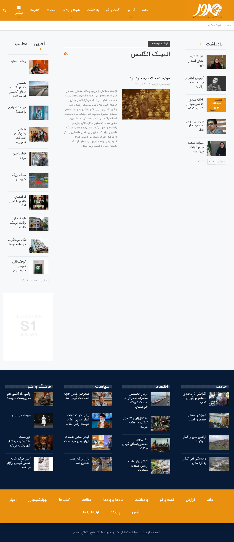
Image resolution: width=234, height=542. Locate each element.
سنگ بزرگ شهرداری (19, 177)
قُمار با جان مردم (19, 156)
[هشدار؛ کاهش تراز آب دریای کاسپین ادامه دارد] (38, 88)
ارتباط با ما (91, 512)
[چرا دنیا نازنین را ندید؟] (38, 113)
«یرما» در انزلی (21, 415)
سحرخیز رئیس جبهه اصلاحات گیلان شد (76, 396)
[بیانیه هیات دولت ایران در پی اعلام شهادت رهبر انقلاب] (102, 420)
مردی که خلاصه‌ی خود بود (150, 78)
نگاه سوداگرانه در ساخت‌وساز (17, 242)
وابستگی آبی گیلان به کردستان (194, 461)
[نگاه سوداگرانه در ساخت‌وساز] (38, 245)
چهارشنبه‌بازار (37, 500)
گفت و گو (113, 10)
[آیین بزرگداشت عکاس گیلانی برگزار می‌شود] (43, 464)
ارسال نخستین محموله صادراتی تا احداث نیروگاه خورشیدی (136, 400)
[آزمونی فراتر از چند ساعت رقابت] (216, 83)
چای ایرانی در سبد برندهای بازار (195, 126)
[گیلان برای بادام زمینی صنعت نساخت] (160, 467)
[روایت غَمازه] (38, 67)
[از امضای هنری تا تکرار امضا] (38, 202)
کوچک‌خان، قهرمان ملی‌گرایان (19, 266)
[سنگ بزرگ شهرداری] (38, 180)
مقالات (51, 10)
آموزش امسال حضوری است (197, 417)
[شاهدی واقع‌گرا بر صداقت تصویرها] (38, 134)
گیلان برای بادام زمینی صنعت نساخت (138, 466)
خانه (145, 10)
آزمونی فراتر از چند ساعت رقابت (195, 82)
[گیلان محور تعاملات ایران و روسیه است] (102, 442)
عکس (136, 512)
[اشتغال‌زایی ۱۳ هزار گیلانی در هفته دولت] (160, 423)
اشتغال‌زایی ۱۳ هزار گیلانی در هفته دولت (135, 423)
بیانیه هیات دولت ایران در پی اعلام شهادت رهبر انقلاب (77, 420)
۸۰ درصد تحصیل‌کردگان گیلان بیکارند (135, 444)
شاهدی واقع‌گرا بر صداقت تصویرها (20, 136)
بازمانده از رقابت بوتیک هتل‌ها (18, 223)
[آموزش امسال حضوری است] (219, 420)
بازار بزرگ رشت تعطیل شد (79, 461)
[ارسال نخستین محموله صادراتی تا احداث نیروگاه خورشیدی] (160, 399)
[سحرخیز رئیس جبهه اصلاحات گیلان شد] (102, 399)
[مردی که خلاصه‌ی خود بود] (146, 104)
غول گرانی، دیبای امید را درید (195, 61)
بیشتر (19, 13)
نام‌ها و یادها (71, 10)
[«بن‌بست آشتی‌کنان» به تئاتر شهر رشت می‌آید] (43, 442)
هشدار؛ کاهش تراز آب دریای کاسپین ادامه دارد (17, 89)
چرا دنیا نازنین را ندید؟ (17, 110)
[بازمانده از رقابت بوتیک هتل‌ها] (38, 224)
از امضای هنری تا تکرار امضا (17, 201)
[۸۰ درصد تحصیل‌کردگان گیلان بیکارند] (160, 445)
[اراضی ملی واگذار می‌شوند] (219, 442)
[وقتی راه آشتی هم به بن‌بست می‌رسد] (43, 399)
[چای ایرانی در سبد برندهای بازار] (216, 126)
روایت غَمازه (18, 61)
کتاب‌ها (35, 10)
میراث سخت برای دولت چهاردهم (195, 147)
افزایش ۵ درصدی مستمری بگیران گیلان (194, 398)
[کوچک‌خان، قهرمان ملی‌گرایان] (38, 267)
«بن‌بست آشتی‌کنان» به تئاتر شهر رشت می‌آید (19, 441)
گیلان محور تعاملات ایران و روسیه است (76, 439)
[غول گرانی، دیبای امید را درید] (216, 62)
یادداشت (93, 10)
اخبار (13, 500)
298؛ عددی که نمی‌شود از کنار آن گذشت (195, 104)
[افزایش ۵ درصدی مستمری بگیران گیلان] (219, 399)
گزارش (130, 10)
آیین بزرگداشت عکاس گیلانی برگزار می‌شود (19, 463)
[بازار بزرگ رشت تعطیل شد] (102, 464)
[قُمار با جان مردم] (38, 159)
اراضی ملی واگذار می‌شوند (194, 439)
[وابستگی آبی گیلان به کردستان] (219, 464)
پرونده (115, 512)
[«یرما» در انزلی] (43, 420)
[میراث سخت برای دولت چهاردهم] (216, 148)
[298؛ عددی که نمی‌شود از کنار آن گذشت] (216, 105)
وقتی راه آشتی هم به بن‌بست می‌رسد (19, 396)
